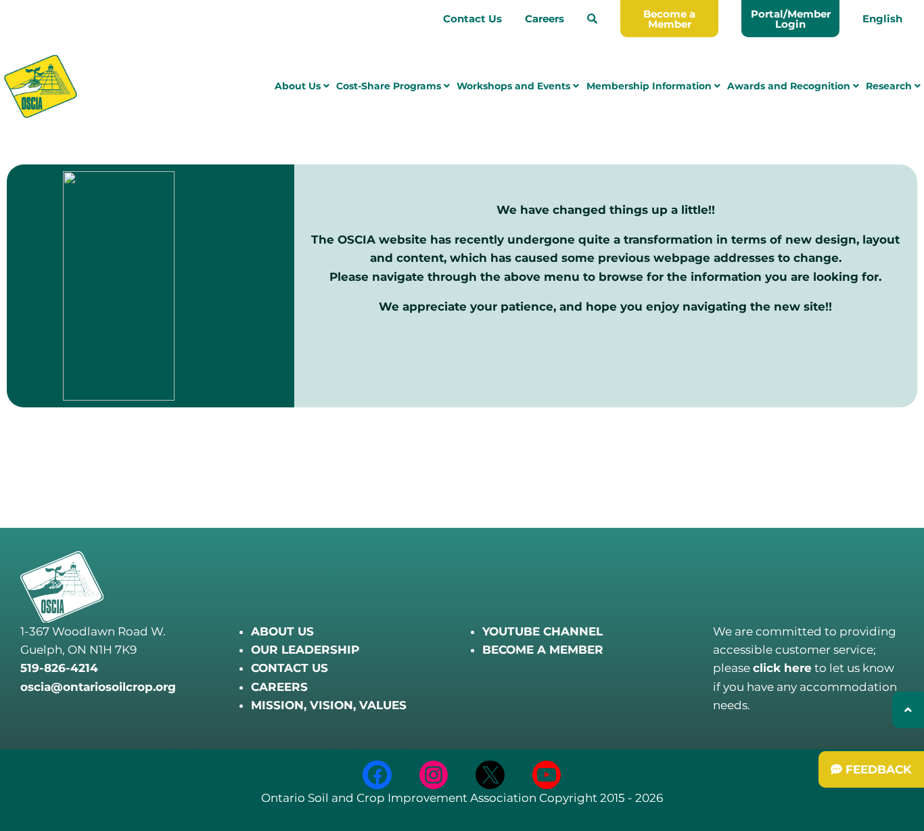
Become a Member (669, 18)
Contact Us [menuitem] (472, 18)
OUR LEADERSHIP (305, 649)
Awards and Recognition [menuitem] (790, 86)
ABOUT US (282, 631)
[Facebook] (377, 775)
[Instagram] (433, 775)
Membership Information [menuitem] (650, 86)
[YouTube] (546, 775)
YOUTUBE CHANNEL (542, 631)
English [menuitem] (882, 18)
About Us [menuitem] (299, 86)
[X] (490, 775)
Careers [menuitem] (544, 18)
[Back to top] (908, 710)
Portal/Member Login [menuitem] (791, 18)
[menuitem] (592, 18)
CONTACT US (289, 668)
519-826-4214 (59, 668)
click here (782, 668)
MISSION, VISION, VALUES (329, 705)
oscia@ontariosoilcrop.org (98, 687)
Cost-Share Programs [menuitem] (390, 86)
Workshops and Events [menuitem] (515, 86)
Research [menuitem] (890, 86)
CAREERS (279, 687)
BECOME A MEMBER (542, 649)
